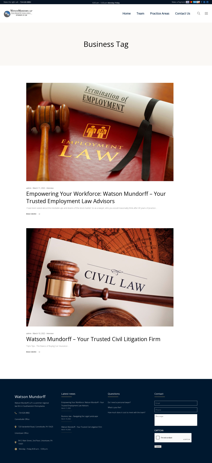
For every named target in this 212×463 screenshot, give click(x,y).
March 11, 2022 (39, 188)
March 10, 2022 (39, 333)
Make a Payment (179, 2)
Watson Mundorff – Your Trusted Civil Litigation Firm (93, 339)
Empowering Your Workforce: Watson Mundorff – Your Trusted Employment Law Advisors (96, 197)
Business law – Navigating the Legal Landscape (79, 416)
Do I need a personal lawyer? (119, 402)
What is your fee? (114, 407)
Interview (50, 188)
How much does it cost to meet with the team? (126, 412)
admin (29, 188)
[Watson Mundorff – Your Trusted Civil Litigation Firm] (99, 277)
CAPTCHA (158, 430)
